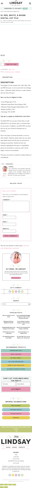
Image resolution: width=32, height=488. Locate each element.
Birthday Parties (16, 409)
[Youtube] (22, 291)
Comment (7, 199)
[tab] (7, 77)
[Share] (6, 484)
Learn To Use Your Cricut (16, 365)
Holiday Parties (16, 413)
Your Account (16, 463)
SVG (13, 69)
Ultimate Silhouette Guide (16, 369)
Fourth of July (9, 71)
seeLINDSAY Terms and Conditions (16, 461)
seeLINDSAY (16, 3)
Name (5, 215)
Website (6, 228)
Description (7, 77)
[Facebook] (4, 176)
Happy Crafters (16, 354)
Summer (17, 71)
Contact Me (16, 456)
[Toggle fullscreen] (10, 484)
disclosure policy (4, 22)
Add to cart (11, 64)
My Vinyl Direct (16, 358)
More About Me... (16, 277)
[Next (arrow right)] (6, 487)
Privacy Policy (16, 458)
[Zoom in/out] (14, 484)
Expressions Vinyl (16, 350)
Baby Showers (16, 405)
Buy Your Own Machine (16, 361)
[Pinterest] (16, 291)
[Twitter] (6, 176)
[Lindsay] (5, 171)
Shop (16, 454)
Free (10, 69)
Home (2, 11)
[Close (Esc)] (2, 484)
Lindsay (11, 166)
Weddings (16, 417)
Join (25, 8)
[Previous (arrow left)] (2, 487)
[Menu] (2, 3)
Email (5, 221)
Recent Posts (9, 164)
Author (2, 164)
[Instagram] (13, 291)
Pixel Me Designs (18, 481)
